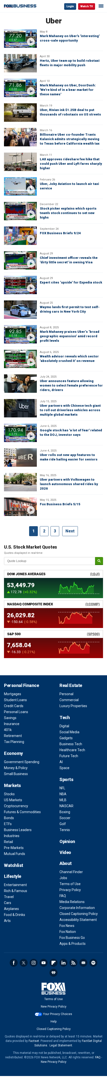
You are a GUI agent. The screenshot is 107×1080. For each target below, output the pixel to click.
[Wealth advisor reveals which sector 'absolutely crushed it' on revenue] (20, 359)
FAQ (62, 896)
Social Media (69, 732)
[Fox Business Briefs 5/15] (20, 507)
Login (70, 6)
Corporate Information (77, 908)
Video (65, 852)
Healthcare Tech (72, 750)
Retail (8, 842)
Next (70, 531)
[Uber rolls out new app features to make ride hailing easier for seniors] (20, 457)
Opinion (67, 841)
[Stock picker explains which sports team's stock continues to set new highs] (20, 211)
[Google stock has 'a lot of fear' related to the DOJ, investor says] (20, 433)
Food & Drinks (14, 915)
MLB (62, 800)
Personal (66, 694)
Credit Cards (13, 706)
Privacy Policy (70, 890)
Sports (66, 779)
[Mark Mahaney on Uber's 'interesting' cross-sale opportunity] (20, 38)
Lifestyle (12, 876)
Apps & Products (72, 944)
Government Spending (21, 762)
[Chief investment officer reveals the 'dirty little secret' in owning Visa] (20, 260)
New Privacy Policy (53, 1006)
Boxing (64, 812)
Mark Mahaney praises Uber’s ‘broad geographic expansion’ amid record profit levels (69, 336)
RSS (73, 963)
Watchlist (13, 865)
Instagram (34, 963)
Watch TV (86, 6)
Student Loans (15, 700)
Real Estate (70, 685)
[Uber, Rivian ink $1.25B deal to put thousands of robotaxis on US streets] (20, 112)
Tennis (64, 830)
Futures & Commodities (22, 812)
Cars (7, 903)
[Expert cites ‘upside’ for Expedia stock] (20, 285)
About (65, 863)
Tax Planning (14, 742)
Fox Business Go (72, 938)
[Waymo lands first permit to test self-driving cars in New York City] (20, 309)
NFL (62, 788)
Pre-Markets (14, 848)
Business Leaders (18, 830)
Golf (62, 824)
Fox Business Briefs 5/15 (60, 504)
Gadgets (66, 738)
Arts (7, 921)
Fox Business (20, 6)
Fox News (66, 926)
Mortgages (12, 694)
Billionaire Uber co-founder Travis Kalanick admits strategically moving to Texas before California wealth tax (70, 139)
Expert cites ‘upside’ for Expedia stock (71, 282)
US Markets (13, 800)
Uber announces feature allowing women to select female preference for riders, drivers (71, 385)
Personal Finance (21, 685)
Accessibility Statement (78, 920)
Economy (13, 753)
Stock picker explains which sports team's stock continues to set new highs (68, 213)
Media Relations (72, 902)
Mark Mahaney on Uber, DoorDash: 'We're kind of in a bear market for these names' (68, 89)
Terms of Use (70, 884)
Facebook (14, 963)
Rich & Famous (15, 891)
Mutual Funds (14, 854)
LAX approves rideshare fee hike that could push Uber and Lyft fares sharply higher (71, 163)
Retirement (13, 736)
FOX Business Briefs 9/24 (60, 233)
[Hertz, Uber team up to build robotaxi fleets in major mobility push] (20, 63)
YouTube (44, 963)
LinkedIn (63, 963)
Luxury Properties (73, 706)
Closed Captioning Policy (78, 914)
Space (64, 768)
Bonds (9, 818)
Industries (11, 836)
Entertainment (15, 885)
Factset (34, 1041)
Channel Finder (71, 872)
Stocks (9, 794)
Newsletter (83, 963)
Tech (64, 717)
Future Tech (68, 756)
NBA (62, 794)
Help (53, 1021)
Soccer (64, 818)
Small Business (16, 774)
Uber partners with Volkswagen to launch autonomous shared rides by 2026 (69, 484)
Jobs (63, 878)
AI (61, 762)
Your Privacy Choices (57, 1014)
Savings (10, 718)
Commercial (69, 700)
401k (8, 730)
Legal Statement (61, 1045)
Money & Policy (16, 768)
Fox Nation (67, 932)
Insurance (11, 724)
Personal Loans (16, 712)
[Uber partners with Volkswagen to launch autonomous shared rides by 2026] (20, 482)
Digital (64, 726)
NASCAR (66, 806)
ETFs (8, 824)
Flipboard (53, 963)
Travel (9, 897)
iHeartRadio (53, 973)
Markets (12, 785)
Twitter (24, 963)
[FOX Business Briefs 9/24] (20, 236)
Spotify (93, 963)
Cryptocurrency (16, 806)
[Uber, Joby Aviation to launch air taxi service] (20, 186)
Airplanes (11, 909)
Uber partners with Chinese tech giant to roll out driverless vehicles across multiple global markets (70, 410)
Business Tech (70, 744)
